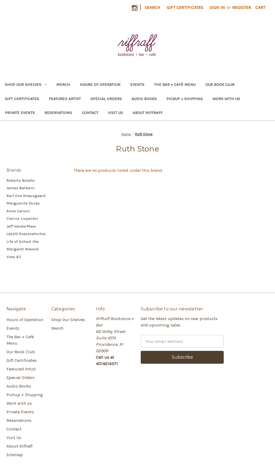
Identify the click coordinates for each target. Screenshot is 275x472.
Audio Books (144, 98)
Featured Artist (65, 98)
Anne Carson (18, 211)
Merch (63, 84)
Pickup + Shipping (185, 98)
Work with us (226, 98)
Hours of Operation (100, 84)
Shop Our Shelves (23, 84)
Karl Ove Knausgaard (26, 195)
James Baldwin (20, 187)
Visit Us (115, 112)
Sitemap (14, 454)
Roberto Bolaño (20, 180)
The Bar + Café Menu (175, 84)
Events (137, 84)
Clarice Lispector (22, 218)
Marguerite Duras (23, 203)
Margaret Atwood (22, 249)
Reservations (58, 112)
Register (241, 7)
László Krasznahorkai (26, 233)
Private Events (20, 112)
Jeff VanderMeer (21, 226)
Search (152, 7)
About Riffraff (148, 112)
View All (13, 256)
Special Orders (106, 98)
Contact (90, 112)
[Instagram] (135, 8)
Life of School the (22, 241)
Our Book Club (219, 84)
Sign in (217, 7)
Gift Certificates (185, 7)
